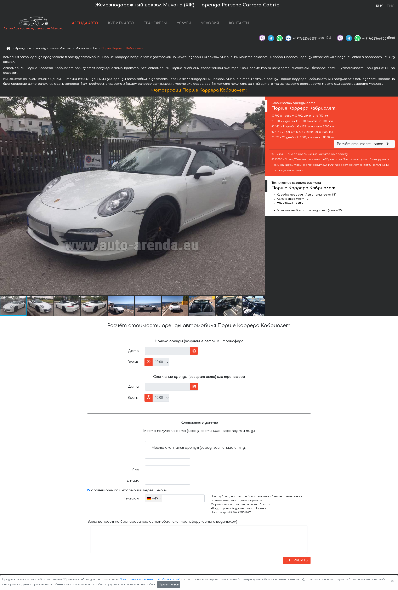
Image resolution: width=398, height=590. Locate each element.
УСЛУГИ (184, 23)
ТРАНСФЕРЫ (155, 23)
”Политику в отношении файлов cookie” (150, 579)
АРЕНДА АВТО (85, 23)
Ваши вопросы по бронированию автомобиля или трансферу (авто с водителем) (162, 522)
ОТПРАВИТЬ (296, 560)
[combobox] (153, 498)
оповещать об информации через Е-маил (128, 490)
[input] (167, 351)
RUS (379, 6)
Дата (133, 351)
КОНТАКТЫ (239, 23)
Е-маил (132, 480)
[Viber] (262, 37)
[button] (40, 305)
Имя (135, 469)
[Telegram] (271, 37)
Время (132, 362)
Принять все (168, 584)
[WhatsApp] (280, 37)
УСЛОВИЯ (210, 23)
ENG (390, 6)
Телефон (131, 498)
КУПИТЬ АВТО (121, 23)
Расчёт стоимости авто (360, 144)
